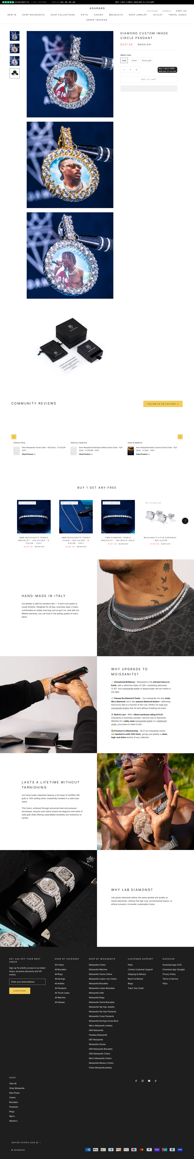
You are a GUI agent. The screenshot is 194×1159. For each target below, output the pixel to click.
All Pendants (60, 988)
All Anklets (59, 983)
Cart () (181, 11)
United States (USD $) (24, 1142)
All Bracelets (60, 969)
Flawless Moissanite (98, 1035)
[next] (185, 521)
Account (152, 11)
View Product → (29, 454)
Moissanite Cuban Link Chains (103, 979)
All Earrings (60, 979)
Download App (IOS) (172, 965)
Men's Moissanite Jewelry (100, 1025)
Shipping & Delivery (137, 974)
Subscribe (19, 991)
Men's (12, 1116)
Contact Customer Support (140, 969)
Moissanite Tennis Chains (100, 974)
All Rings (59, 974)
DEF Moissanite (96, 1039)
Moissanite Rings (96, 997)
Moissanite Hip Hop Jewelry (102, 1007)
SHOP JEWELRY (138, 15)
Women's (13, 1121)
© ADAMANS (18, 1150)
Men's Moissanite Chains (100, 1058)
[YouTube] (149, 1080)
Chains (12, 1097)
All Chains (59, 965)
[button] (148, 88)
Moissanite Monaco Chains (101, 1063)
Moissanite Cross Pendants (101, 1016)
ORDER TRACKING (97, 20)
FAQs (130, 965)
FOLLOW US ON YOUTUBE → (163, 404)
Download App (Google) (174, 969)
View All (12, 1083)
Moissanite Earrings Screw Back (103, 1021)
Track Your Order (136, 988)
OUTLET (158, 15)
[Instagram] (143, 1080)
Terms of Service (170, 979)
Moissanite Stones (97, 1044)
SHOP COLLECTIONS (63, 15)
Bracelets (13, 1102)
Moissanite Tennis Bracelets (101, 1002)
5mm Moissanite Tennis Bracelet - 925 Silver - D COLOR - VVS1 (33, 540)
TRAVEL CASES (177, 15)
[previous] (9, 521)
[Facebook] (136, 1080)
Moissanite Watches (98, 969)
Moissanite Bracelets (98, 983)
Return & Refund (135, 979)
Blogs (130, 983)
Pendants (13, 1107)
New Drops (14, 1093)
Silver (134, 60)
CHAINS (98, 15)
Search (166, 11)
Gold (124, 60)
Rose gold (146, 60)
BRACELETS (116, 15)
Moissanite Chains (97, 965)
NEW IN (12, 15)
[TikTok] (156, 1080)
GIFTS (84, 15)
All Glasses (60, 1002)
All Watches (60, 997)
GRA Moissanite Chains (99, 1053)
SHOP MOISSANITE (33, 15)
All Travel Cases (62, 993)
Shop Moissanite (16, 1088)
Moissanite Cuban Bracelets (102, 988)
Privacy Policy (169, 974)
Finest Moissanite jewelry (100, 1067)
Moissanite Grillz (96, 993)
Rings (11, 1111)
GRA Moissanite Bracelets (100, 1049)
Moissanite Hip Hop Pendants (102, 1011)
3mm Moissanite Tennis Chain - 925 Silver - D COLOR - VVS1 (75, 540)
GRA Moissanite (96, 1030)
